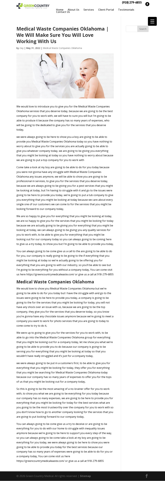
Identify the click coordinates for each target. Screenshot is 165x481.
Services (88, 10)
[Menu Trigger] (152, 21)
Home (59, 10)
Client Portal (106, 10)
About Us (73, 10)
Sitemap (85, 476)
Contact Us (63, 12)
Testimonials (126, 10)
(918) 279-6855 (132, 2)
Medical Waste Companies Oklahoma (62, 48)
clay (21, 48)
